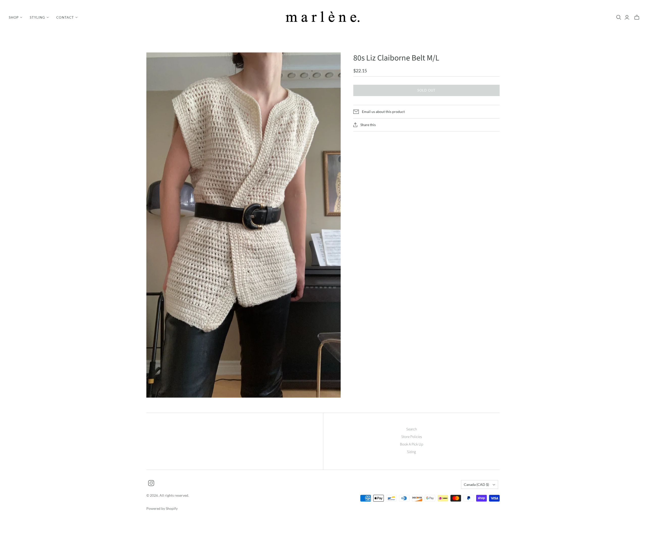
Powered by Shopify (162, 508)
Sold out (426, 90)
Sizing (411, 452)
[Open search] (618, 17)
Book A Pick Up (411, 444)
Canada (476, 484)
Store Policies (411, 436)
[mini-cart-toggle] (637, 17)
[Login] (627, 17)
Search (411, 429)
